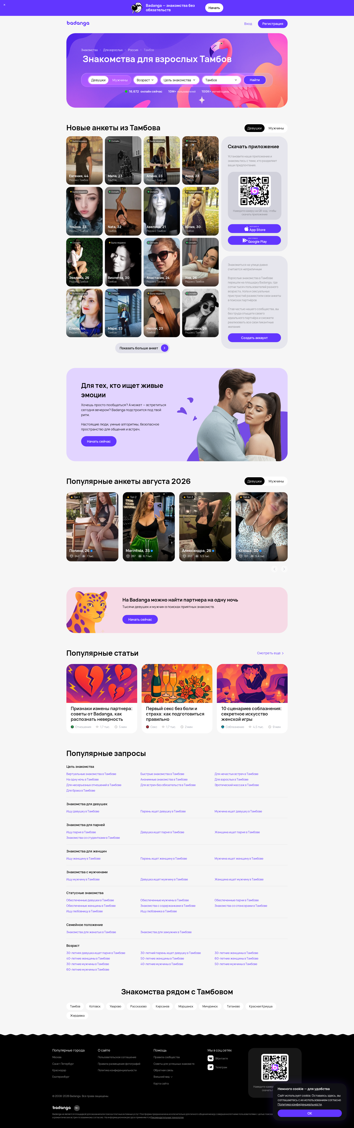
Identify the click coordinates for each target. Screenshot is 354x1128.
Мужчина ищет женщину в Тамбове (239, 858)
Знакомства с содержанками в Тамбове (167, 906)
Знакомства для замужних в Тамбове (166, 932)
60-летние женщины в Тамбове (236, 958)
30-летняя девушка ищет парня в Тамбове (95, 953)
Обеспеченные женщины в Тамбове (91, 906)
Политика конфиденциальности (117, 1070)
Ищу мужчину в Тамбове (83, 879)
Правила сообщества (167, 1057)
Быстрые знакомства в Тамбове (162, 774)
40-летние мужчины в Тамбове (161, 964)
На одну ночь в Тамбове (82, 779)
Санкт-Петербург (63, 1064)
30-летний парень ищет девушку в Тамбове (170, 953)
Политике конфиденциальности (300, 1104)
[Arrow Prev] (274, 569)
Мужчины (120, 80)
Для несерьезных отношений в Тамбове (93, 785)
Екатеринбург (61, 1076)
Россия (133, 50)
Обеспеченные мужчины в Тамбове (164, 900)
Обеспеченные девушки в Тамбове (90, 900)
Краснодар (59, 1070)
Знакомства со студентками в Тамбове (93, 838)
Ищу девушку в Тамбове (82, 811)
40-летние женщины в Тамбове (88, 958)
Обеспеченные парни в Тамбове (237, 900)
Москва (56, 1057)
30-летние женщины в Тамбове (236, 953)
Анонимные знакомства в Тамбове (164, 779)
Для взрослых (113, 50)
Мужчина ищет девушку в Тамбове (238, 811)
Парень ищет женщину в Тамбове (163, 858)
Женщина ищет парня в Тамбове (237, 832)
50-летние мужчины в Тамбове (236, 964)
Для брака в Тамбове (80, 790)
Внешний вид (162, 1076)
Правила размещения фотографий (119, 1064)
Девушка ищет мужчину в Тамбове (164, 879)
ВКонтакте (221, 1058)
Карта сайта (161, 1083)
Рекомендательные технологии (167, 1117)
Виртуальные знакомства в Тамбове (91, 774)
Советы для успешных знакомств (174, 1064)
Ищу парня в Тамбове (81, 832)
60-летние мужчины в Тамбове (87, 969)
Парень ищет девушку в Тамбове (163, 811)
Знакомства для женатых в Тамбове (91, 932)
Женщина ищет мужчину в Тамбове (239, 879)
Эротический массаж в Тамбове (237, 785)
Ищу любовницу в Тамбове (84, 911)
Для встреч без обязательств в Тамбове (168, 785)
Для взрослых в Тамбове (231, 779)
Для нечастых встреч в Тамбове (236, 774)
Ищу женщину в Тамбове (83, 858)
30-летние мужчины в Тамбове (87, 964)
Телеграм (221, 1067)
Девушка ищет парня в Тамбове (162, 832)
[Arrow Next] (284, 569)
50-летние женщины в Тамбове (162, 958)
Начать (214, 8)
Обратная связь (163, 1070)
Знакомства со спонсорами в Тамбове (241, 906)
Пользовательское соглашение (117, 1057)
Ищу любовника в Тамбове (158, 911)
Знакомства (89, 50)
